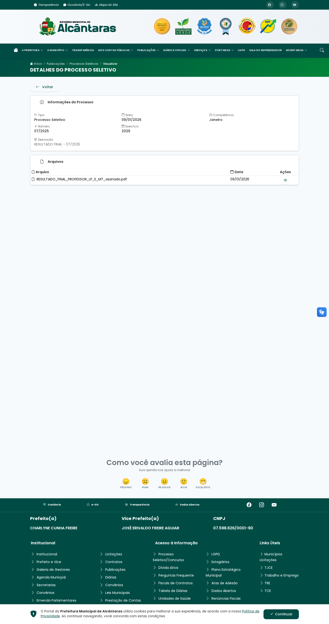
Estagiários (220, 561)
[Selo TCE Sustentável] (289, 26)
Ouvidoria (54, 504)
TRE (267, 583)
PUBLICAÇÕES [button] (146, 50)
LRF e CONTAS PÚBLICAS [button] (114, 50)
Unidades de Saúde (174, 598)
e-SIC (95, 504)
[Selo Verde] (183, 26)
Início (37, 64)
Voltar (47, 87)
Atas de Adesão (224, 583)
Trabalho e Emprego (281, 575)
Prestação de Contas (123, 600)
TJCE (268, 567)
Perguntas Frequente (176, 575)
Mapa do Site (108, 5)
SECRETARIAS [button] (294, 50)
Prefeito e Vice (49, 561)
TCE (267, 590)
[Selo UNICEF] (204, 26)
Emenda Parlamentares (56, 600)
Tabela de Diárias (172, 590)
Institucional (47, 554)
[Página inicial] (16, 51)
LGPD (241, 50)
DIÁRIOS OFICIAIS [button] (174, 50)
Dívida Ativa (168, 567)
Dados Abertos (189, 504)
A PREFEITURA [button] (30, 50)
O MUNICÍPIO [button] (55, 50)
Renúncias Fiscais (226, 598)
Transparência (48, 5)
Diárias (110, 577)
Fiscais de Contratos (175, 583)
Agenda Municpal (51, 577)
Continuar (284, 614)
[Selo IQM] (268, 26)
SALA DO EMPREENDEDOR (265, 50)
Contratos (113, 561)
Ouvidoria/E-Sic (78, 5)
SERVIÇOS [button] (200, 50)
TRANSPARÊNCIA (83, 50)
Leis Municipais (117, 592)
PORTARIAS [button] (222, 50)
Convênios (45, 592)
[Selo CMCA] (247, 26)
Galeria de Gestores (53, 569)
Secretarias (46, 585)
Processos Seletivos (84, 64)
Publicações (56, 64)
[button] (126, 484)
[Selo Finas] (225, 26)
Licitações (113, 554)
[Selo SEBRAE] (162, 26)
